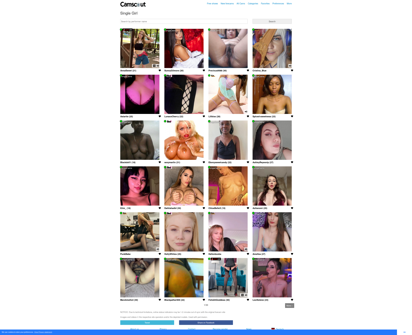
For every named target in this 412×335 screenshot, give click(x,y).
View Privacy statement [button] (43, 332)
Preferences (278, 3)
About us (134, 328)
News (248, 328)
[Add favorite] (160, 70)
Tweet (147, 322)
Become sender (220, 328)
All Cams (241, 3)
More (289, 3)
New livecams (227, 3)
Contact (191, 328)
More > (289, 305)
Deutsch (280, 329)
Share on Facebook (206, 322)
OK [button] (404, 332)
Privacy (163, 328)
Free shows (212, 3)
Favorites (265, 3)
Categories (253, 3)
